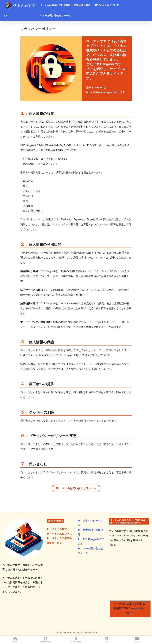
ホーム (15, 642)
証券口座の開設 (45, 642)
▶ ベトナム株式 (57, 529)
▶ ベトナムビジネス (59, 533)
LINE (106, 642)
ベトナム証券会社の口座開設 (55, 5)
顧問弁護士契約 (82, 5)
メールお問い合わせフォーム (77, 488)
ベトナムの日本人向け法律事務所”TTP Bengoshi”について (129, 608)
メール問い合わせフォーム (56, 15)
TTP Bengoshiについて (106, 5)
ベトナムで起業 (76, 642)
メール (137, 642)
